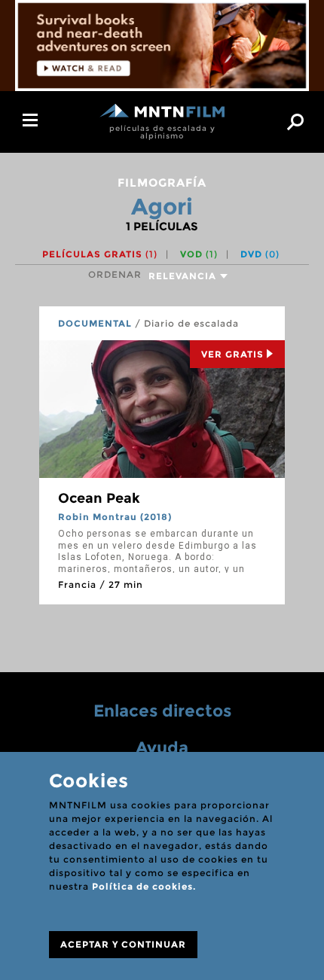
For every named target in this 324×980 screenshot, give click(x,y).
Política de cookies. (144, 886)
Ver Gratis (232, 354)
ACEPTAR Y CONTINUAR (123, 944)
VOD (199, 254)
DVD (260, 254)
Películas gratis (99, 254)
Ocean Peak (99, 498)
